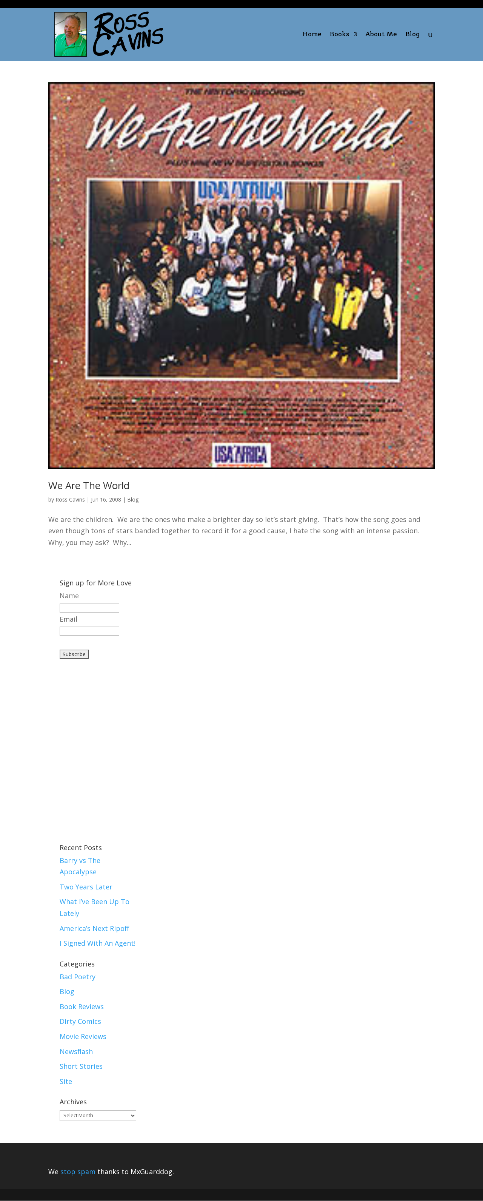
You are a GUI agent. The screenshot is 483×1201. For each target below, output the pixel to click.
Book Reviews (82, 1006)
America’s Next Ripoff (94, 928)
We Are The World (88, 485)
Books (339, 36)
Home (312, 36)
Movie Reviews (83, 1036)
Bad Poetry (77, 976)
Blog (412, 36)
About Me (381, 36)
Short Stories (81, 1066)
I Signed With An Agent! (97, 943)
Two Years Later (86, 886)
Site (66, 1081)
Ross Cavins (70, 499)
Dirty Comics (80, 1021)
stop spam (77, 1171)
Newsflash (76, 1051)
